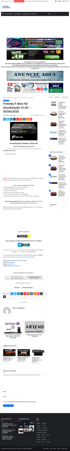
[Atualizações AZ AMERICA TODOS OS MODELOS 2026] (9, 352)
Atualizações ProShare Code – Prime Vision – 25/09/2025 (62, 133)
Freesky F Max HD (28, 287)
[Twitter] (7, 119)
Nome (4, 391)
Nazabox (44, 437)
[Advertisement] (35, 26)
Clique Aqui (34, 203)
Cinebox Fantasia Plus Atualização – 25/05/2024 (61, 193)
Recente (57, 97)
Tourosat (38, 441)
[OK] (27, 119)
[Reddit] (21, 119)
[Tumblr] (14, 119)
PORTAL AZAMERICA (27, 448)
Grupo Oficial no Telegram (20, 260)
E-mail (5, 396)
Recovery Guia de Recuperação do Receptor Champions (62, 141)
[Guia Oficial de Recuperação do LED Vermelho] (26, 426)
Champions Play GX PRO (41, 432)
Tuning (43, 441)
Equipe (58, 448)
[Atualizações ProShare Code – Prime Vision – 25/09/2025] (53, 132)
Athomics (38, 425)
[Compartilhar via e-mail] (41, 293)
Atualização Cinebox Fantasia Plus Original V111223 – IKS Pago (62, 124)
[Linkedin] (11, 119)
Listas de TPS (34, 13)
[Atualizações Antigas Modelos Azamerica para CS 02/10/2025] (53, 104)
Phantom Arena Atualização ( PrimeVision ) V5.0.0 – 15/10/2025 (37, 359)
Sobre (55, 448)
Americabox (44, 423)
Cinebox (38, 434)
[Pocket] (30, 119)
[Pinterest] (17, 119)
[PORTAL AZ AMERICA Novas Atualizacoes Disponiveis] (6, 7)
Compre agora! (64, 448)
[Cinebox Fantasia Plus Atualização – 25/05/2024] (53, 194)
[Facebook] (4, 119)
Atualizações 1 (9, 13)
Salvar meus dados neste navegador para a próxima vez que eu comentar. (20, 401)
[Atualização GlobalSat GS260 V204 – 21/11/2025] (31, 430)
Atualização (9, 97)
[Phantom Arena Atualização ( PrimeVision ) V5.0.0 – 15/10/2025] (38, 352)
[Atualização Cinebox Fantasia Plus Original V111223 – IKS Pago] (53, 124)
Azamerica (39, 427)
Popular (51, 97)
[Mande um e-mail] (14, 115)
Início (3, 13)
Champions (45, 427)
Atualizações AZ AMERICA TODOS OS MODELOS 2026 (8, 359)
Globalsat (38, 437)
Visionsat (48, 441)
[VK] (24, 119)
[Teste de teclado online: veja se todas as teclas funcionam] (21, 423)
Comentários (65, 97)
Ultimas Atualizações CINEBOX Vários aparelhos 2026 (36, 1)
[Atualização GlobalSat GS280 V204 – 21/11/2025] (26, 430)
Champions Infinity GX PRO (42, 430)
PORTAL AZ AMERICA (10, 115)
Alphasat (38, 423)
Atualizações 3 (26, 13)
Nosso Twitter (10, 264)
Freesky (17, 287)
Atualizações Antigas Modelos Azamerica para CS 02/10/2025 (62, 105)
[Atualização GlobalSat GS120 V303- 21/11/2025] (21, 431)
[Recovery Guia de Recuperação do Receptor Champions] (53, 139)
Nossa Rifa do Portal (14, 265)
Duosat (43, 434)
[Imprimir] (4, 296)
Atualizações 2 (17, 13)
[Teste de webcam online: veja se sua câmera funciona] (26, 423)
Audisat (43, 425)
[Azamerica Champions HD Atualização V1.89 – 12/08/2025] (53, 113)
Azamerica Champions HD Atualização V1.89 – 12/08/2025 (62, 114)
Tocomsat (44, 439)
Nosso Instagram (11, 262)
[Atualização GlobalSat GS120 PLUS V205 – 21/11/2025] (31, 426)
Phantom (38, 439)
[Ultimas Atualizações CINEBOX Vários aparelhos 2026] (24, 352)
